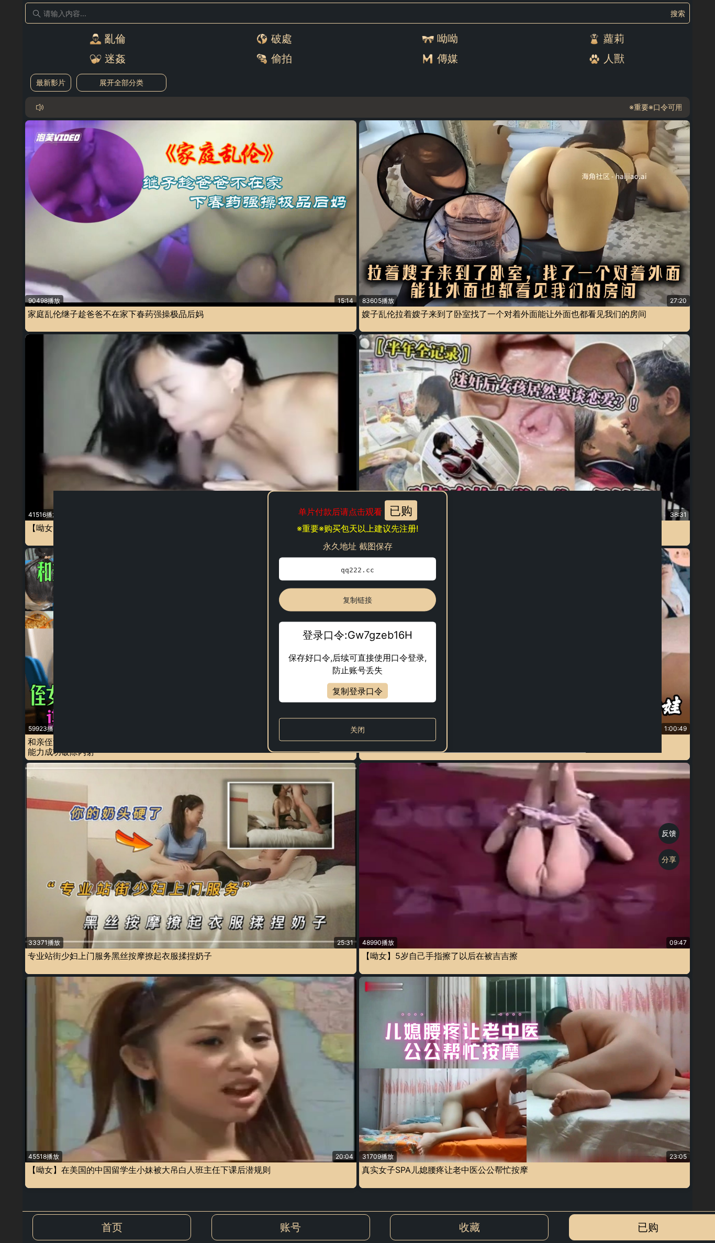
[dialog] (357, 622)
